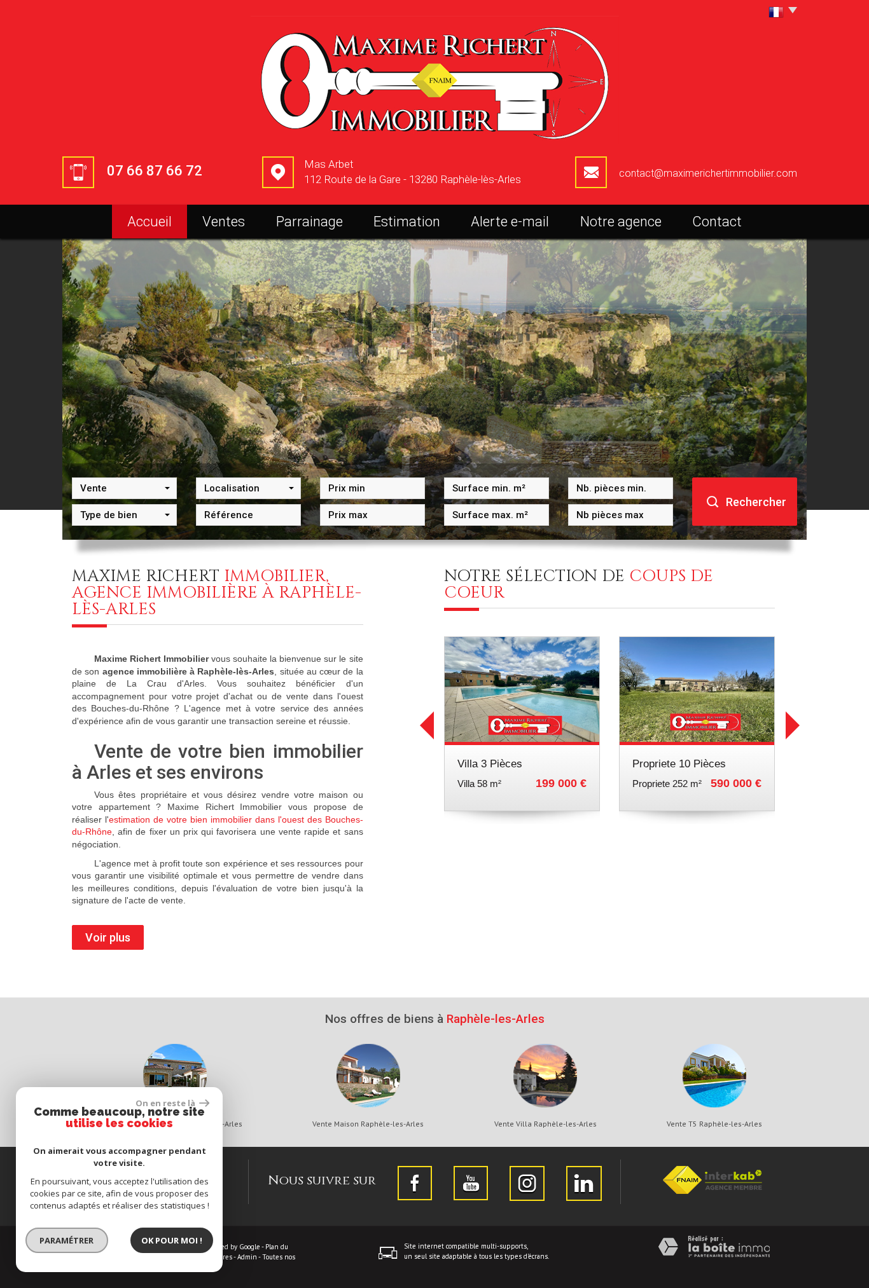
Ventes (223, 222)
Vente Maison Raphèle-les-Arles (368, 1124)
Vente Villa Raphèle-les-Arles (545, 1124)
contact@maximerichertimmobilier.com (708, 173)
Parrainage (309, 222)
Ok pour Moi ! (171, 1240)
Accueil (149, 222)
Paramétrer (67, 1240)
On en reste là (166, 1103)
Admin (247, 1256)
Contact (717, 222)
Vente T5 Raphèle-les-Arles (714, 1124)
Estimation (406, 222)
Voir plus (107, 937)
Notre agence (621, 222)
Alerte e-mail (510, 222)
